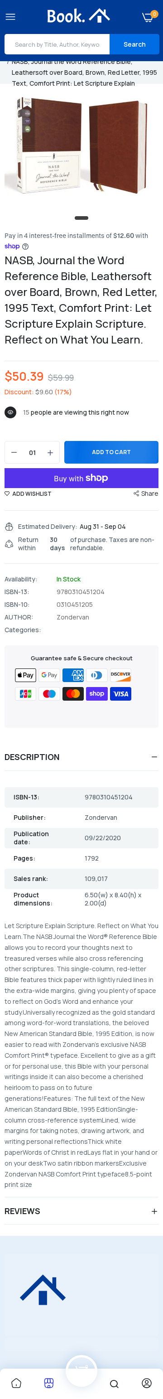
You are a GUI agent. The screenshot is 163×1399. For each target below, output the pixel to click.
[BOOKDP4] (79, 16)
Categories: (23, 630)
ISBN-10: (17, 604)
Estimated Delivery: (47, 527)
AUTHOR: (19, 617)
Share (149, 493)
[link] (16, 1384)
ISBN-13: (17, 592)
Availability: (21, 579)
